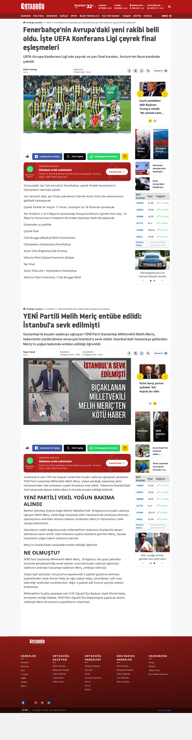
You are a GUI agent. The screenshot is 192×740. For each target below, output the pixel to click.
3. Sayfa (24, 674)
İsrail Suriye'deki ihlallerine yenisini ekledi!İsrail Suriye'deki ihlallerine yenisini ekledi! (159, 184)
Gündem (25, 662)
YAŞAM (126, 16)
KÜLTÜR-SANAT (111, 16)
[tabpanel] (152, 99)
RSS (26, 710)
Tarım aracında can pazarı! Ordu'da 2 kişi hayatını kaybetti (160, 466)
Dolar (103, 5)
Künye (152, 662)
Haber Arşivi (58, 682)
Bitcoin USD (154, 5)
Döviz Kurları (122, 666)
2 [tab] (154, 121)
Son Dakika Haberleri (158, 674)
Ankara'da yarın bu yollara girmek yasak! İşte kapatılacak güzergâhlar (152, 557)
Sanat (87, 674)
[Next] (164, 94)
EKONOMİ (51, 16)
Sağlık (23, 678)
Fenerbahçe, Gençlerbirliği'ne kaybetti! (152, 274)
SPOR (74, 16)
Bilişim (88, 689)
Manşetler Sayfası (61, 670)
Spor (23, 670)
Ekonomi (25, 666)
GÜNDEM (25, 16)
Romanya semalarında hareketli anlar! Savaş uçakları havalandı (159, 168)
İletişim (152, 666)
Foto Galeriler (123, 678)
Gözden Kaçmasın (93, 678)
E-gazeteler (58, 678)
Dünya (88, 682)
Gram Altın (137, 5)
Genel (87, 685)
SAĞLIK (64, 16)
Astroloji (88, 670)
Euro (118, 5)
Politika (24, 682)
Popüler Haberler (92, 666)
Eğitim (23, 686)
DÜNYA (148, 16)
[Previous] (140, 94)
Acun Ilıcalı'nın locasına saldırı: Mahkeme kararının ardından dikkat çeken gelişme (160, 451)
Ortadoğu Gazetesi (34, 22)
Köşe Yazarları (59, 666)
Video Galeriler (59, 674)
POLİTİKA (38, 16)
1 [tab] (150, 121)
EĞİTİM (137, 16)
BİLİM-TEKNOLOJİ (89, 16)
